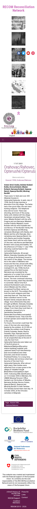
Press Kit (25, 492)
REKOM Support (14, 498)
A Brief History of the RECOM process (13, 493)
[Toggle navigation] (3, 139)
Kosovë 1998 (11, 180)
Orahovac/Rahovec (24, 180)
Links (24, 495)
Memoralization (18, 177)
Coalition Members (16, 502)
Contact (25, 497)
